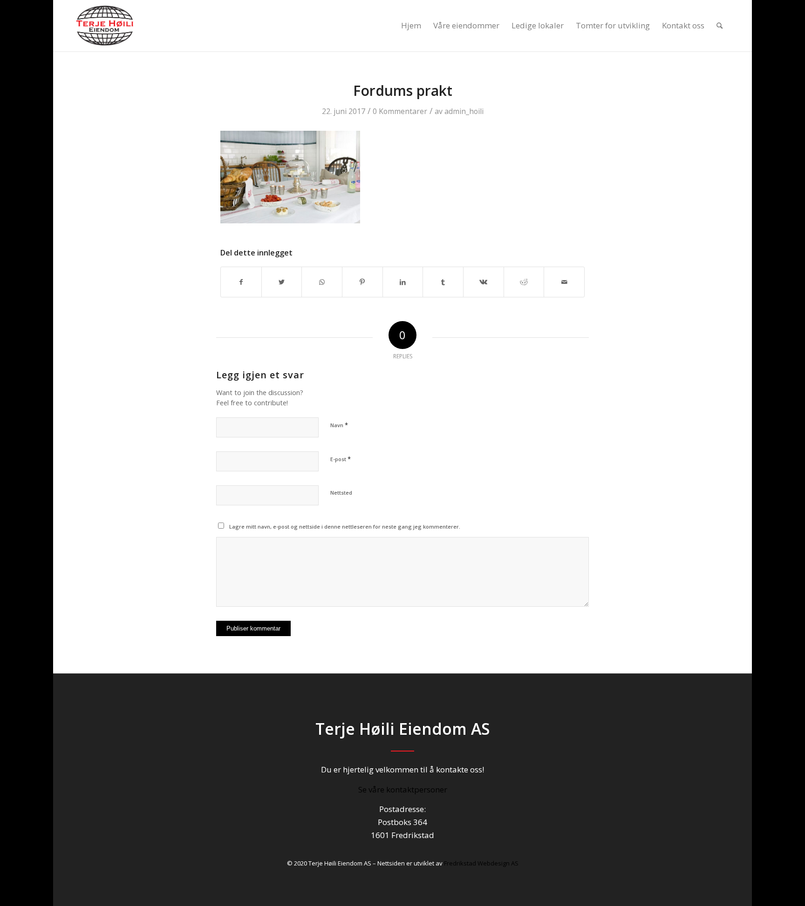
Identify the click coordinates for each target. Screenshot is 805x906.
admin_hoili (464, 111)
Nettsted (341, 492)
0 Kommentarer (400, 111)
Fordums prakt (402, 90)
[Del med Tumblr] (443, 282)
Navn (339, 425)
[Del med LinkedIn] (403, 282)
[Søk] (719, 25)
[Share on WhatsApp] (322, 282)
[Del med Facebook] (241, 282)
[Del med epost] (564, 282)
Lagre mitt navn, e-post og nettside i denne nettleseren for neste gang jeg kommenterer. (344, 526)
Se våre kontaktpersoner (402, 789)
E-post (340, 459)
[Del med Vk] (484, 282)
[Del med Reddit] (524, 282)
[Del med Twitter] (282, 282)
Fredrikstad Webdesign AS (481, 863)
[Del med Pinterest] (362, 282)
